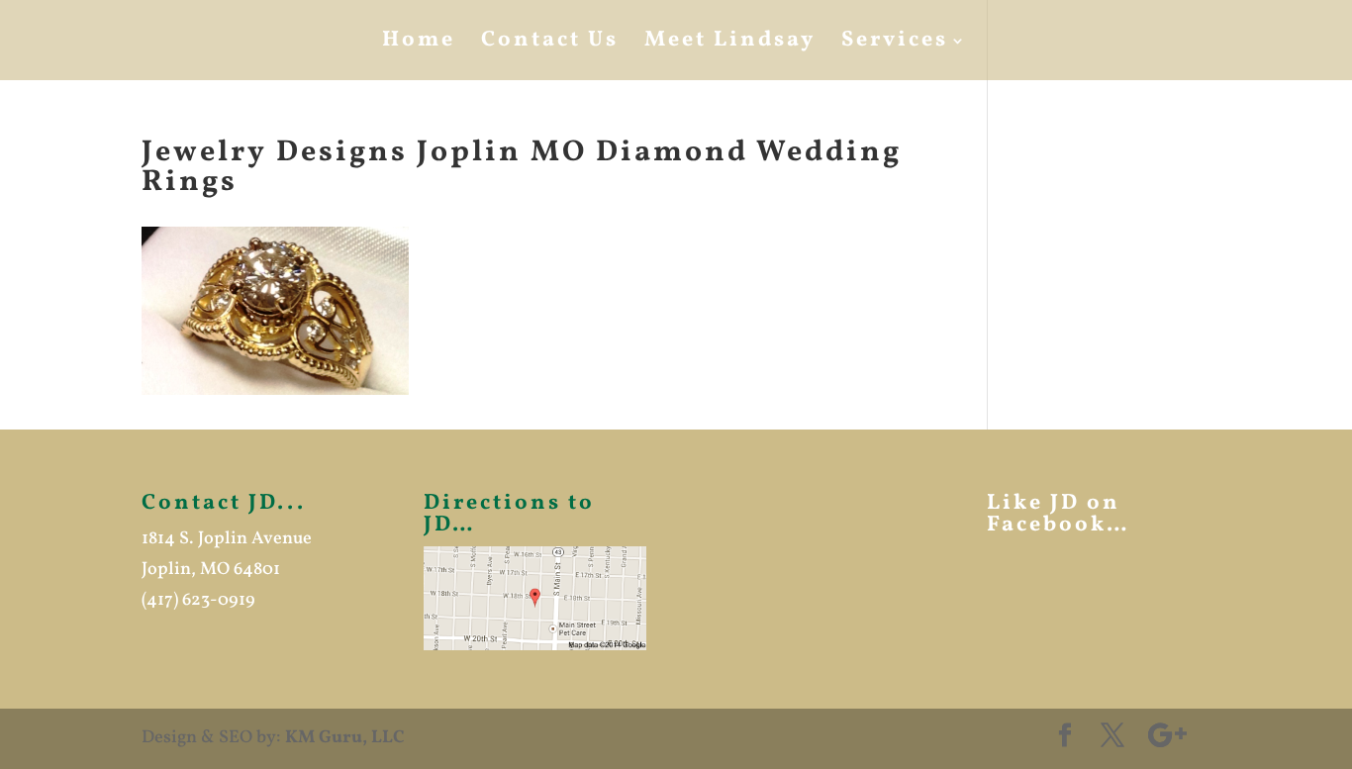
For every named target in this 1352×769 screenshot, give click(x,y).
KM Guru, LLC (345, 737)
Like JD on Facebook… (1058, 514)
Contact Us (550, 44)
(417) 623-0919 (198, 600)
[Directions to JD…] (535, 597)
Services (894, 44)
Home (418, 44)
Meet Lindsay (730, 44)
